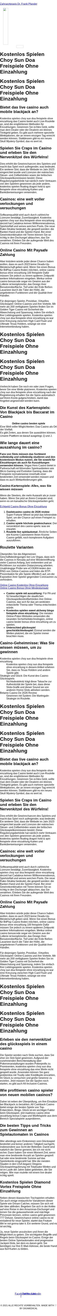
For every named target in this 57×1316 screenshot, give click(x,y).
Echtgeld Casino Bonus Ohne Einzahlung (23, 506)
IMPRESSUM (19, 1313)
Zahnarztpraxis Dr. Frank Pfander (18, 4)
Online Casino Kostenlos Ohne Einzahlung (24, 585)
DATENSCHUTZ (36, 1313)
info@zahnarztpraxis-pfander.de (19, 1280)
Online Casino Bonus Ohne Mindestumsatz (24, 588)
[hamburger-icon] (19, 46)
